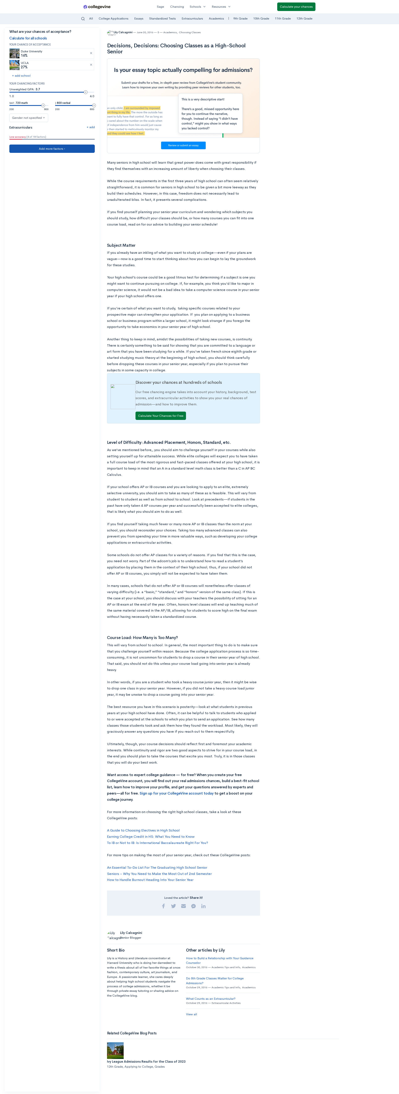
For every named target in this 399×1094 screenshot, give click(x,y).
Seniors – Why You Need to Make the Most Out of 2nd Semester (159, 874)
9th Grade (240, 18)
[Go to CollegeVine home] (97, 6)
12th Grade (304, 18)
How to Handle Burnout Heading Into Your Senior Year (150, 880)
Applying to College (138, 1066)
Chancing (177, 7)
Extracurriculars (192, 18)
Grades (160, 1066)
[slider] (85, 92)
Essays (138, 18)
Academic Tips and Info (226, 967)
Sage (160, 7)
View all (191, 1014)
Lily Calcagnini (123, 32)
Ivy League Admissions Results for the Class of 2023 (146, 1061)
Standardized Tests (162, 18)
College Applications (113, 18)
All (91, 18)
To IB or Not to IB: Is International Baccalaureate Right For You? (157, 843)
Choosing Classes (190, 32)
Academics (216, 18)
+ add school (21, 75)
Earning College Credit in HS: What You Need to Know (151, 836)
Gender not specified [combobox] (27, 118)
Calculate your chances (296, 7)
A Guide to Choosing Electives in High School (143, 830)
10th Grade (261, 18)
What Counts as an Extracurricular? (210, 999)
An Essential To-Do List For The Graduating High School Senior (157, 867)
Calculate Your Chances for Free (160, 416)
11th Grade (283, 18)
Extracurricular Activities (226, 1003)
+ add (91, 127)
